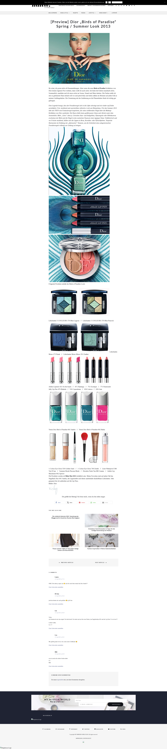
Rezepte (75, 12)
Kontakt (111, 5)
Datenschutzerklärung (117, 2)
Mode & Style (64, 12)
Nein (109, 2)
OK (106, 2)
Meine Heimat (103, 12)
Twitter (124, 5)
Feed (131, 5)
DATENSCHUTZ (87, 738)
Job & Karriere (52, 12)
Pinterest (121, 5)
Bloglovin (126, 5)
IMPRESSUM (79, 738)
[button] (60, 502)
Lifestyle (91, 12)
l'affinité (114, 12)
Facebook (116, 5)
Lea (56, 635)
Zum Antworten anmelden (56, 587)
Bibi (56, 652)
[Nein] (165, 2)
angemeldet (60, 679)
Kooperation (81, 5)
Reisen (83, 12)
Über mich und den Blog (66, 5)
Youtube (129, 5)
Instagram (118, 5)
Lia (56, 610)
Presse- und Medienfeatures (96, 5)
